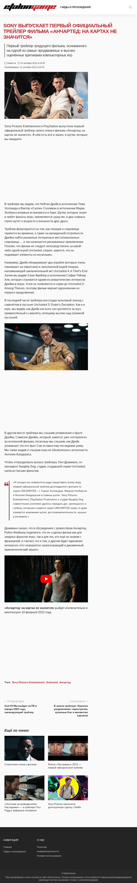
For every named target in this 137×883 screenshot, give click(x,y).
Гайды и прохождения (75, 7)
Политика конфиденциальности (48, 849)
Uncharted (52, 682)
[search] (130, 7)
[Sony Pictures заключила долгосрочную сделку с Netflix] (68, 787)
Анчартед (65, 682)
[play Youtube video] (46, 578)
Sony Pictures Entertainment (28, 682)
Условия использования (49, 856)
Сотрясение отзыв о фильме (20, 764)
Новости (11, 63)
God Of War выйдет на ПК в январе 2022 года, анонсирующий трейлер (20, 709)
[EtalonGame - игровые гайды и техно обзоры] (30, 7)
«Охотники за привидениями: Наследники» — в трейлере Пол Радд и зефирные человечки (22, 807)
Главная (7, 847)
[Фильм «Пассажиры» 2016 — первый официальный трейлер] (68, 748)
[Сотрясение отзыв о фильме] (24, 748)
